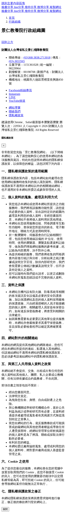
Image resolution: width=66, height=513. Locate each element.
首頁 (12, 17)
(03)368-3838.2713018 (36, 57)
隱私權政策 (16, 115)
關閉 (5, 509)
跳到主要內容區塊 (13, 3)
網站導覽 (15, 107)
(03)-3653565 (17, 61)
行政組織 (15, 21)
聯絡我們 (15, 111)
